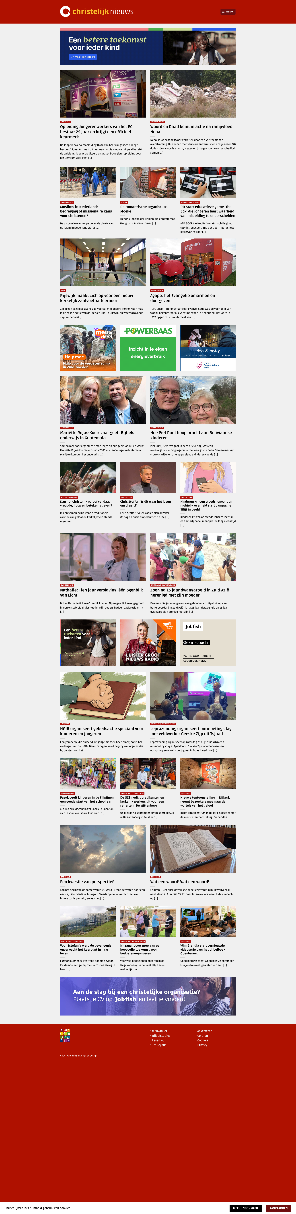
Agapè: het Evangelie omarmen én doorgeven (182, 298)
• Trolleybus (158, 1045)
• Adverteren (203, 1031)
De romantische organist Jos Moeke (144, 209)
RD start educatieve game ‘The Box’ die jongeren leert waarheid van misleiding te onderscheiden (207, 211)
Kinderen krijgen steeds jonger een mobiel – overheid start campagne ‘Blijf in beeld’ (206, 505)
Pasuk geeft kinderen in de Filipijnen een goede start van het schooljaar (87, 799)
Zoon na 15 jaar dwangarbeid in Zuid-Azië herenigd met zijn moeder (189, 593)
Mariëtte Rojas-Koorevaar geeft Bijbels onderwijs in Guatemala (97, 435)
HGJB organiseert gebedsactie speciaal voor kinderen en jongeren (101, 731)
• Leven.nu (157, 1040)
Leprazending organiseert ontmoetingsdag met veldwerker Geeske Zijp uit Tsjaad (191, 731)
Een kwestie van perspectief (87, 881)
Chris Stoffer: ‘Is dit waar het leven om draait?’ (145, 504)
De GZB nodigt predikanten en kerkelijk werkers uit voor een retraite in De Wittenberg (142, 801)
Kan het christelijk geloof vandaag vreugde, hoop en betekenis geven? (86, 504)
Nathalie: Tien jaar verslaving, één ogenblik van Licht (101, 593)
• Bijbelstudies (160, 1036)
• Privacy (201, 1045)
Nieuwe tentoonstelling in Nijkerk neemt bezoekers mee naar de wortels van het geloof (205, 801)
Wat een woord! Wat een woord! (179, 881)
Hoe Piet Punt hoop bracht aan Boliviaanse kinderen (191, 435)
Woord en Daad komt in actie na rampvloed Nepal (191, 129)
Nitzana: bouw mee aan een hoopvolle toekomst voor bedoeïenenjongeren (140, 949)
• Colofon (201, 1036)
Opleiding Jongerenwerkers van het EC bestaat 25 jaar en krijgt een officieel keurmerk (96, 132)
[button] (228, 12)
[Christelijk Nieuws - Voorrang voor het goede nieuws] (98, 12)
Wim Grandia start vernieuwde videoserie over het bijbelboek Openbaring (202, 949)
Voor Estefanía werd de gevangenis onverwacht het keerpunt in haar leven (85, 949)
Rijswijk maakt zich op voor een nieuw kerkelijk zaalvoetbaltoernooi (96, 298)
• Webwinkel (158, 1031)
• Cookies (201, 1040)
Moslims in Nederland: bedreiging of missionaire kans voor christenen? (86, 211)
